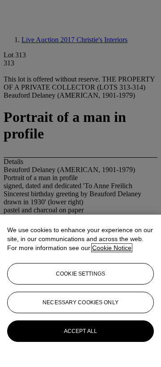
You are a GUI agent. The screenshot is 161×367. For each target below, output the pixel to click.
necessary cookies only (80, 302)
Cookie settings (80, 274)
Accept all (80, 331)
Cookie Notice (111, 247)
